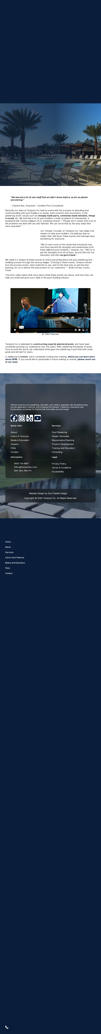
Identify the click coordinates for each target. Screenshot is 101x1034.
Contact (8, 573)
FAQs (7, 568)
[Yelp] (29, 418)
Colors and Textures (14, 558)
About (8, 547)
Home (8, 542)
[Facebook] (14, 418)
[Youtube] (37, 418)
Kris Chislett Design (57, 493)
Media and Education (15, 563)
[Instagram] (22, 418)
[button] (7, 1027)
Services (9, 552)
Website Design (36, 493)
